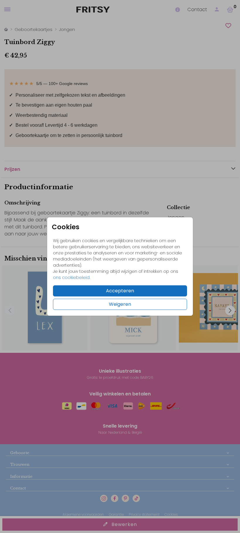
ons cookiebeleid (71, 277)
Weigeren (120, 304)
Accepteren (120, 290)
